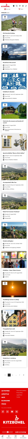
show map (8, 9)
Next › (23, 375)
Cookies (18, 397)
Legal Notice (19, 395)
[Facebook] (2, 411)
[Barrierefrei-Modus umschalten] (14, 6)
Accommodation (23, 437)
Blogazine (5, 401)
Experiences (9, 437)
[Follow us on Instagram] (7, 411)
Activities (5, 391)
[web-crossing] (20, 432)
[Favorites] (24, 16)
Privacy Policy (20, 392)
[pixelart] (7, 432)
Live (2, 437)
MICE (3, 397)
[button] (26, 5)
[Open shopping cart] (23, 5)
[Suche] (16, 5)
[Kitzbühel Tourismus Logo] (5, 5)
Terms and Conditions (21, 390)
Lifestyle (5, 394)
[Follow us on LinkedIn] (16, 411)
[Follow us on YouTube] (12, 411)
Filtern (22, 9)
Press (3, 404)
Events (15, 437)
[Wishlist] (19, 5)
